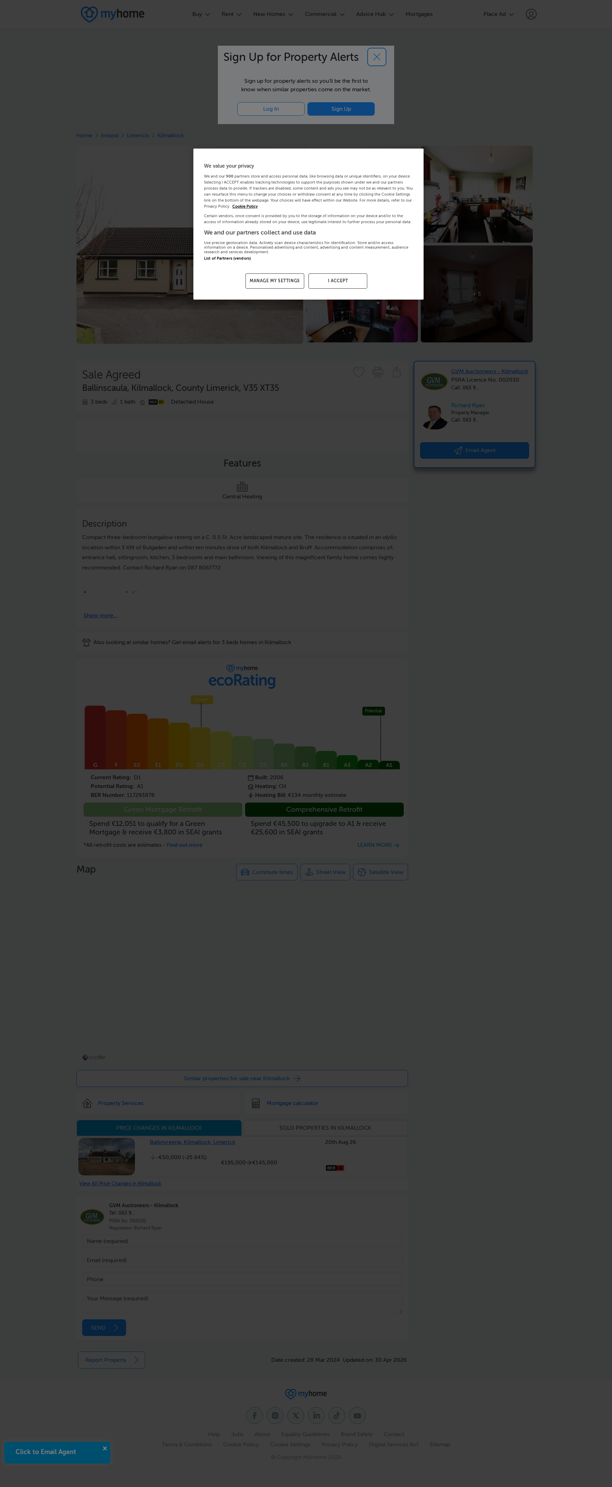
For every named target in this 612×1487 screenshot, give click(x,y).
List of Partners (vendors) (227, 258)
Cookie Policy (245, 206)
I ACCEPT (338, 280)
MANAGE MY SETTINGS (275, 280)
